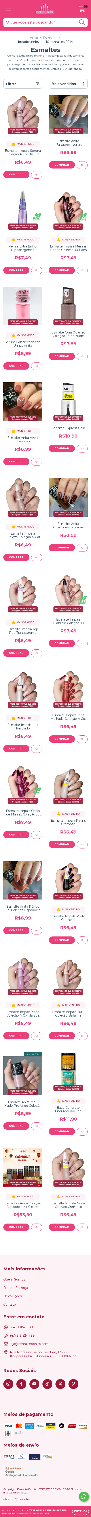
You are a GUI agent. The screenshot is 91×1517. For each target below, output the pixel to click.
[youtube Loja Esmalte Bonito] (34, 1384)
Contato (9, 1304)
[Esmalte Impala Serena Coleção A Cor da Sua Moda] (36, 175)
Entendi (80, 1511)
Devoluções (12, 1296)
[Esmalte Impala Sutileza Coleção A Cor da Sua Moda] (36, 557)
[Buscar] (82, 22)
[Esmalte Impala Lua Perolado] (36, 749)
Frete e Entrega (15, 1288)
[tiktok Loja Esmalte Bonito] (47, 1384)
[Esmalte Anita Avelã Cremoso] (36, 462)
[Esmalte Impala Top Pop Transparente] (36, 653)
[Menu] (8, 8)
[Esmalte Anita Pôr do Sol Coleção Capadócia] (36, 930)
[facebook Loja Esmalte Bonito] (21, 1384)
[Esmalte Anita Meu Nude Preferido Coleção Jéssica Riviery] (36, 1126)
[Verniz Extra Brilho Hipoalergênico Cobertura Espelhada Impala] (36, 270)
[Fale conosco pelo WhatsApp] (84, 1497)
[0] (81, 10)
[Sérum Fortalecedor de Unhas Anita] (36, 366)
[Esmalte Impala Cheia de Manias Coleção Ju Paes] (36, 835)
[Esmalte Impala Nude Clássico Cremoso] (82, 1227)
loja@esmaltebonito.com (29, 1344)
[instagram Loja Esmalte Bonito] (8, 1384)
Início (34, 38)
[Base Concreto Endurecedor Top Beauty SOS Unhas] (82, 1132)
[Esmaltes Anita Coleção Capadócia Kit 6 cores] (36, 1227)
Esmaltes (50, 38)
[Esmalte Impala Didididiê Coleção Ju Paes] (82, 643)
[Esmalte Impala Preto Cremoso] (82, 940)
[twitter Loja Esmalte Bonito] (60, 1384)
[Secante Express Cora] (82, 449)
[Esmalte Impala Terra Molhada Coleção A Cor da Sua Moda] (82, 739)
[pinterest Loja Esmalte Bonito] (73, 1384)
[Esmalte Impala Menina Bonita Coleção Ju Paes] (82, 270)
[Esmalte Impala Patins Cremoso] (82, 844)
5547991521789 (21, 1327)
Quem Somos (14, 1279)
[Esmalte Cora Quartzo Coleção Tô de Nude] (82, 356)
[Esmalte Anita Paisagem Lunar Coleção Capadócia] (82, 165)
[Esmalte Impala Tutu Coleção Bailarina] (82, 1036)
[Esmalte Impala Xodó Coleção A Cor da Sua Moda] (36, 1036)
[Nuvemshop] (17, 1499)
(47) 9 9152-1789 (22, 1335)
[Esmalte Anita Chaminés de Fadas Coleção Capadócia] (82, 548)
